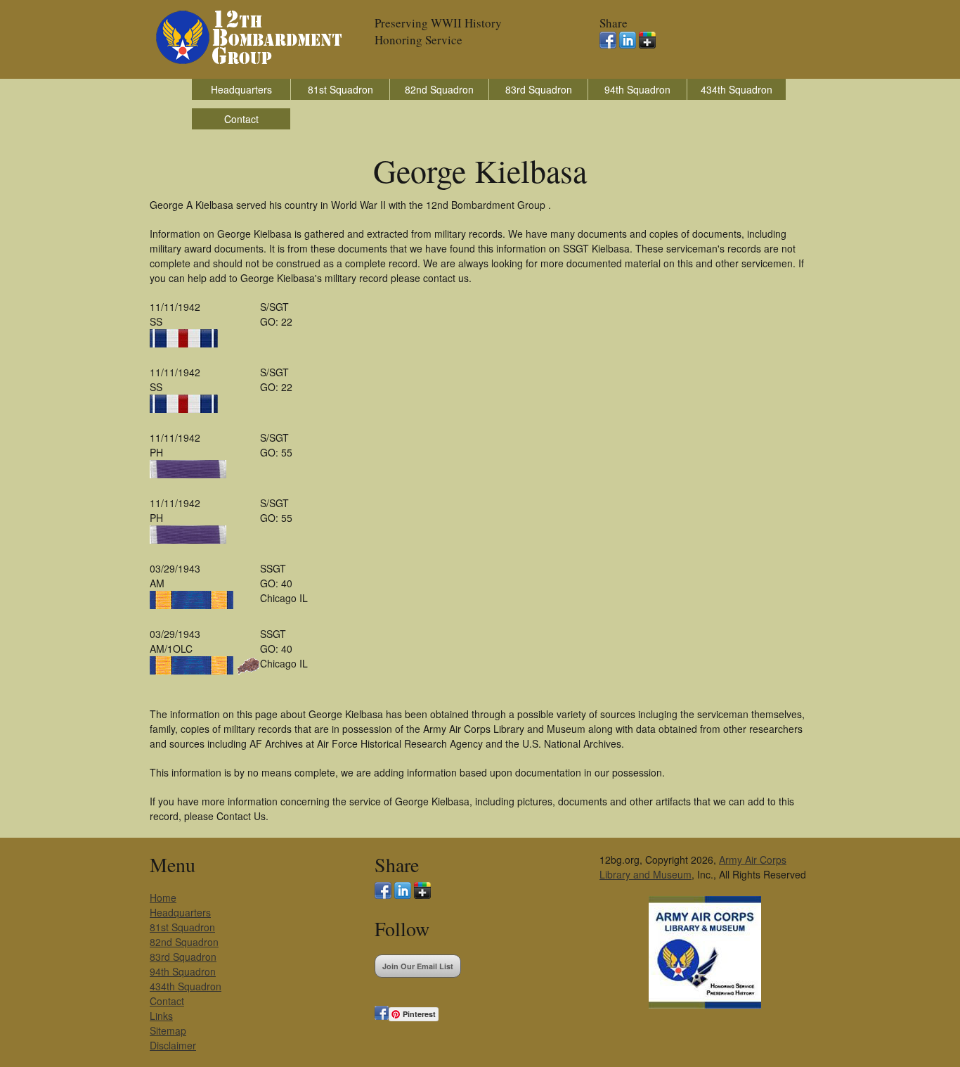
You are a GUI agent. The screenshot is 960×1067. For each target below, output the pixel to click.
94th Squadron (637, 89)
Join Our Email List (417, 966)
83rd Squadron (538, 89)
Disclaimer (173, 1045)
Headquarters (241, 89)
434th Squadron (736, 89)
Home (163, 897)
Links (161, 1016)
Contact (241, 119)
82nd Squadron (439, 89)
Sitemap (168, 1030)
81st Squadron (340, 89)
